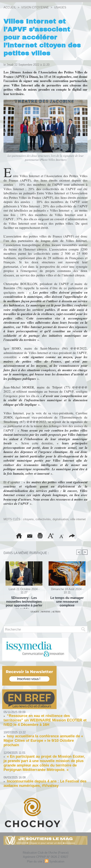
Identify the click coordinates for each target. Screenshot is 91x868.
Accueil (10, 7)
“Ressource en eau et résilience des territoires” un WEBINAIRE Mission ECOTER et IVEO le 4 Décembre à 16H (45, 720)
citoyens (28, 519)
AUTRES (56, 611)
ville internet (78, 519)
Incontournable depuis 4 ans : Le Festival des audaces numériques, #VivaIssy (45, 783)
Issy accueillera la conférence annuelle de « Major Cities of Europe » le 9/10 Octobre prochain (43, 740)
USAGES (60, 7)
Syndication (56, 861)
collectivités (43, 519)
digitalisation (60, 519)
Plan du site (34, 861)
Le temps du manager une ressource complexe (67, 601)
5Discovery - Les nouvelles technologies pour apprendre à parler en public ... (24, 601)
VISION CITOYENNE (35, 7)
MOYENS (45, 611)
